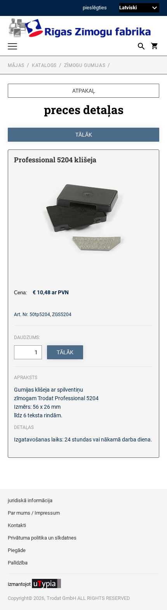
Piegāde (17, 550)
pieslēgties (95, 8)
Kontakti (17, 525)
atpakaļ (83, 91)
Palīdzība (18, 563)
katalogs (44, 65)
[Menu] (12, 47)
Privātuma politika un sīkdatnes (42, 538)
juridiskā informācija (30, 500)
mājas (16, 65)
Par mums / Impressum (34, 513)
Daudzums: (27, 337)
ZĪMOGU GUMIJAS (84, 65)
